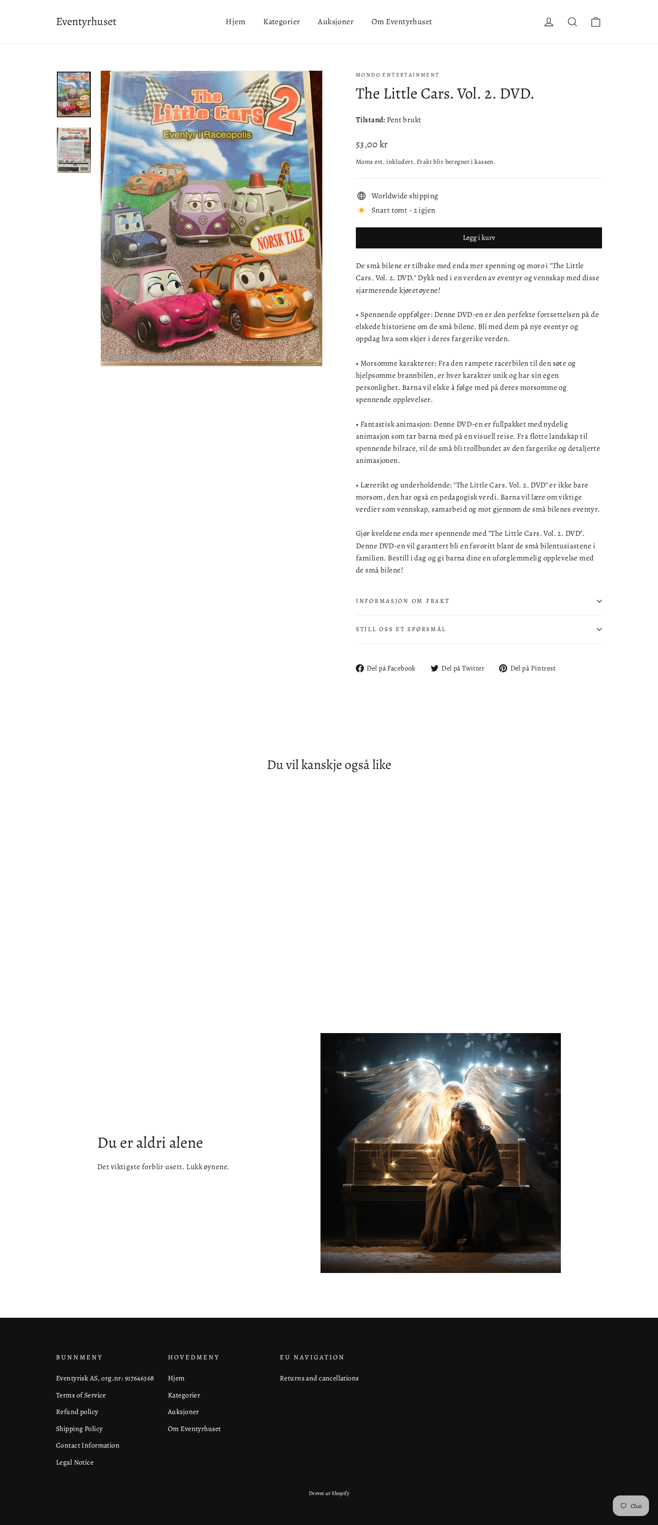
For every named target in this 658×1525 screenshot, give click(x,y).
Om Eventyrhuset (402, 21)
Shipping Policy (79, 1428)
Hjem (235, 21)
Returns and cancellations (319, 1378)
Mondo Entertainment (398, 74)
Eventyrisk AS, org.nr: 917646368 (105, 1378)
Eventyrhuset (86, 21)
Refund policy (77, 1411)
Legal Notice (75, 1462)
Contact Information (88, 1445)
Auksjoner (336, 21)
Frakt (424, 161)
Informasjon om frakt (402, 601)
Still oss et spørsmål (401, 629)
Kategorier (281, 21)
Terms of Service (81, 1395)
